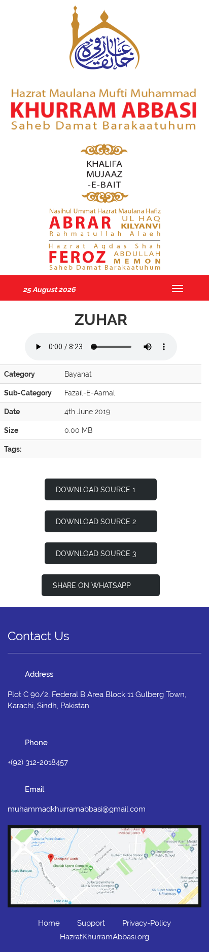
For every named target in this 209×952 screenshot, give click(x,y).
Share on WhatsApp (93, 585)
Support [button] (91, 923)
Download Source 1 (95, 490)
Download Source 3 (96, 554)
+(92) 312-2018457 (38, 762)
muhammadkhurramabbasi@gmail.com (77, 809)
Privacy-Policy (146, 923)
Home (49, 923)
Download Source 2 (96, 522)
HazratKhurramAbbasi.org (104, 936)
